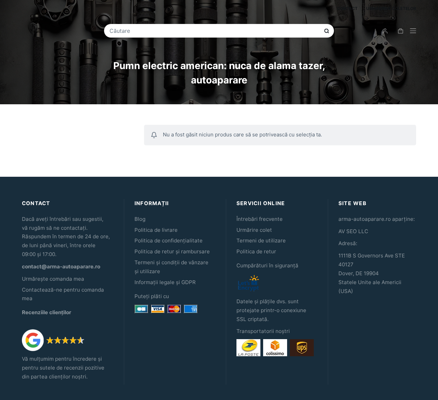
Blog (139, 219)
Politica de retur (256, 251)
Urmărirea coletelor (391, 8)
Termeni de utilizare (261, 240)
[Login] (385, 31)
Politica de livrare (156, 230)
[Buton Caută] (326, 31)
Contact (347, 8)
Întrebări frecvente (259, 219)
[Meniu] (413, 31)
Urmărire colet (254, 230)
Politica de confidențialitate (168, 240)
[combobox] (214, 30)
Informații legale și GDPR (165, 282)
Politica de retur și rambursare (172, 251)
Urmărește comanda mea (53, 279)
